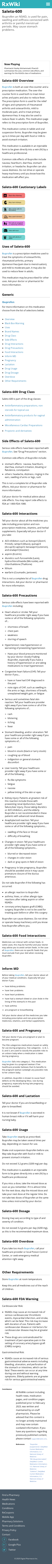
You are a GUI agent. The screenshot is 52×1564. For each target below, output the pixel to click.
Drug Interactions (14, 343)
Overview (9, 319)
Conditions (7, 1508)
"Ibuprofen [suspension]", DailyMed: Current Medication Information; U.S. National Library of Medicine (39, 1450)
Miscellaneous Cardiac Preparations (23, 425)
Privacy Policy (9, 1530)
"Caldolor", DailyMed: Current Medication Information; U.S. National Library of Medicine (37, 1476)
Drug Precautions (14, 347)
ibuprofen (7, 451)
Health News (8, 1499)
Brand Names (12, 331)
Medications (8, 1503)
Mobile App (8, 1516)
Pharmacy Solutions (12, 1521)
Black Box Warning (14, 323)
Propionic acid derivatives (18, 430)
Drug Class (10, 335)
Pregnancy (10, 360)
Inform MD (10, 356)
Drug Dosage (12, 372)
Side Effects (11, 339)
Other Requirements (15, 380)
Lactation (10, 364)
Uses (7, 327)
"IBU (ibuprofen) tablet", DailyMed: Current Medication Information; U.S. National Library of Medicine (38, 1464)
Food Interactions (14, 352)
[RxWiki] (11, 4)
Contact (6, 1534)
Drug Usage (11, 368)
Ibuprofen (7, 86)
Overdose (10, 376)
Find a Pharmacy (10, 1495)
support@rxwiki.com (39, 1439)
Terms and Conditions (13, 1525)
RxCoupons (8, 1512)
